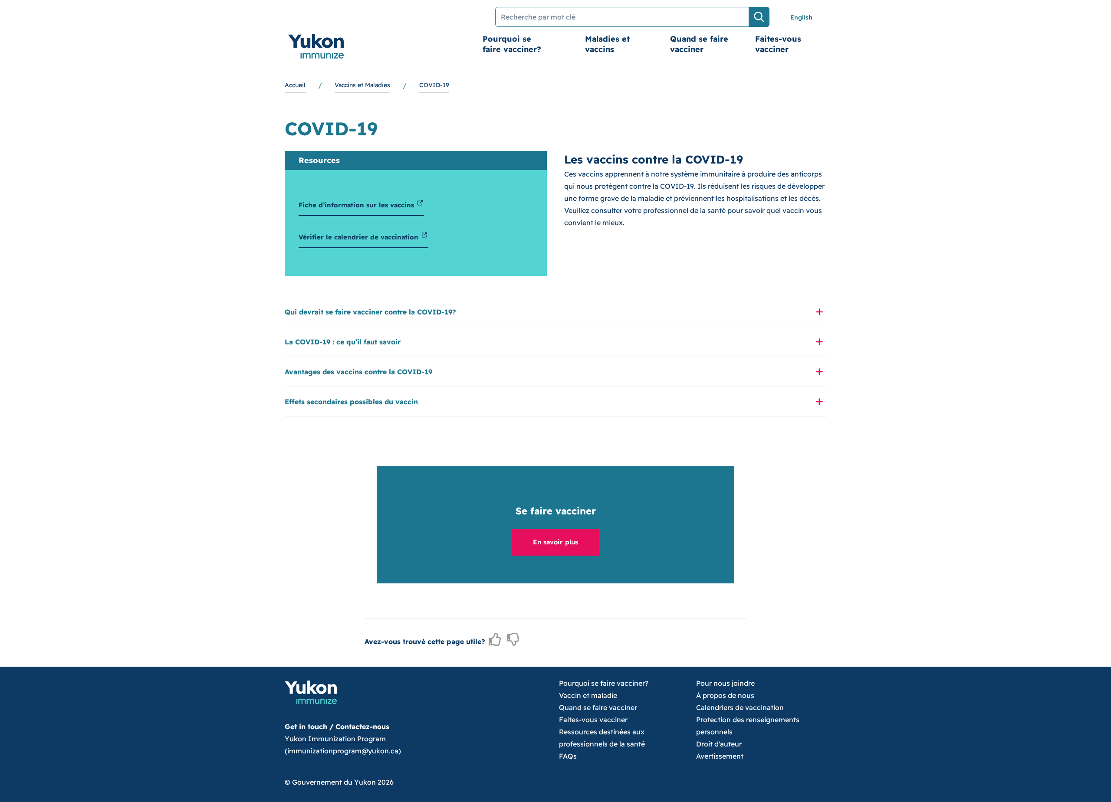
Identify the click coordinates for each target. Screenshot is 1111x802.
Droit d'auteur (719, 744)
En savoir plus (555, 542)
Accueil (295, 85)
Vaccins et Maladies (362, 85)
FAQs (568, 756)
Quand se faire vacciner (699, 44)
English (801, 17)
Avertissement (719, 756)
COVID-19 (434, 85)
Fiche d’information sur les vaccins (357, 205)
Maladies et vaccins (607, 44)
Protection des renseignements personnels (747, 725)
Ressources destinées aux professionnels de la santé (602, 737)
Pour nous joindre (725, 683)
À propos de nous (725, 695)
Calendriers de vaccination (740, 707)
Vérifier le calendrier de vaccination (360, 237)
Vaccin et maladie (588, 695)
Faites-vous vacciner (778, 44)
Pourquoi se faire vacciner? (512, 44)
